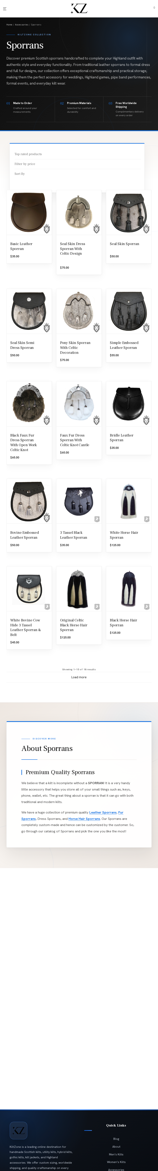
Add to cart (18, 360)
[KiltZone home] (18, 1130)
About (116, 1146)
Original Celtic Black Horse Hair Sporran (73, 625)
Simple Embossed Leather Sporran (124, 345)
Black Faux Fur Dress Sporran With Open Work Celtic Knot (23, 442)
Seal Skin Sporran (124, 244)
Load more (79, 677)
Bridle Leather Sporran (122, 438)
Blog (116, 1139)
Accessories (22, 24)
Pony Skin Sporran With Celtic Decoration (75, 347)
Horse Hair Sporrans (84, 818)
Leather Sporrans (103, 812)
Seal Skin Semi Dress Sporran (22, 345)
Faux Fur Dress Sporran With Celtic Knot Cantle (74, 440)
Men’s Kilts (116, 1154)
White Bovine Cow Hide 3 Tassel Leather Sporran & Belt (25, 627)
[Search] (144, 9)
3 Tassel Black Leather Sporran (73, 535)
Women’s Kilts (116, 1162)
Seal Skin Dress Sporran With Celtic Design (72, 249)
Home (9, 24)
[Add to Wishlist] (47, 239)
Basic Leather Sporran (21, 246)
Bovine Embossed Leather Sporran (24, 535)
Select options (19, 261)
